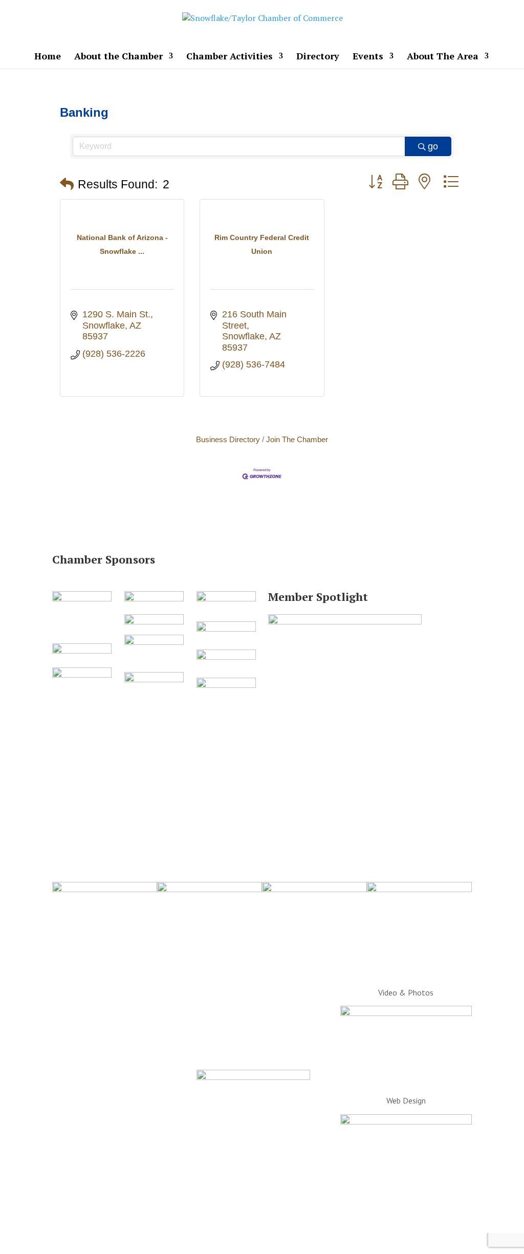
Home (47, 57)
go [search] (433, 146)
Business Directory (228, 439)
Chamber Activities (229, 57)
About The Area (442, 57)
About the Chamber (118, 57)
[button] (67, 184)
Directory (317, 57)
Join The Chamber (297, 439)
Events (368, 57)
